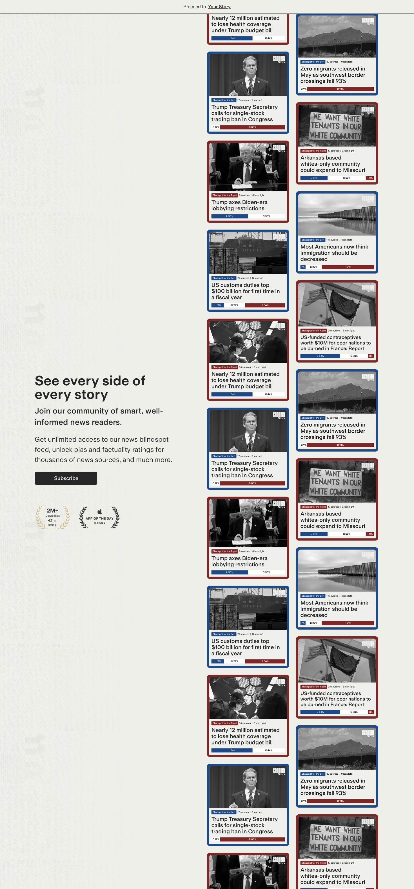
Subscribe (66, 478)
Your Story (219, 6)
